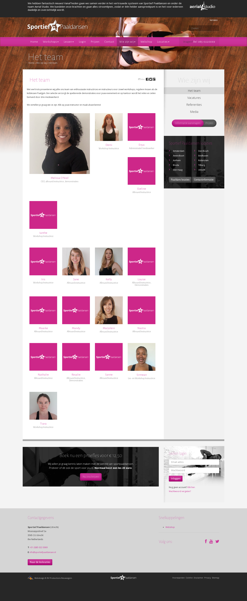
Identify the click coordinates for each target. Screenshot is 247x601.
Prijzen (209, 123)
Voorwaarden (178, 577)
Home (31, 62)
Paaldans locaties (180, 179)
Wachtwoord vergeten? (180, 491)
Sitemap (215, 577)
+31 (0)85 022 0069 (39, 547)
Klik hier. (191, 487)
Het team (53, 62)
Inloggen (175, 478)
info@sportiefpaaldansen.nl (42, 552)
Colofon (189, 577)
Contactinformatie (204, 179)
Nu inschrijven (91, 476)
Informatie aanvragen (187, 123)
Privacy (207, 577)
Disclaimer (198, 577)
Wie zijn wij (41, 62)
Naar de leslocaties (40, 562)
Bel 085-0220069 (204, 41)
